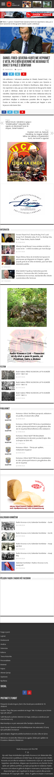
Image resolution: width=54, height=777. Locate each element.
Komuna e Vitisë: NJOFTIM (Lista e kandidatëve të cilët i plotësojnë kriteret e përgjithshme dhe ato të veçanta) (33, 460)
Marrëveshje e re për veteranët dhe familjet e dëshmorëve (22, 723)
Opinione (4, 677)
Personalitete (5, 660)
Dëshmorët (5, 640)
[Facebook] (25, 692)
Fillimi (4, 22)
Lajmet (10, 22)
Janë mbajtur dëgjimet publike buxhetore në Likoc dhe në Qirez (24, 734)
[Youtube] (29, 692)
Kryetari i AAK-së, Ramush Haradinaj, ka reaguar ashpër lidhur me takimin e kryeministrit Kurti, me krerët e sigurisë (35, 134)
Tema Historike (6, 656)
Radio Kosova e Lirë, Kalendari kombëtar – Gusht (34, 522)
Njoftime (4, 681)
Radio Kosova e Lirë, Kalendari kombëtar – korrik (34, 533)
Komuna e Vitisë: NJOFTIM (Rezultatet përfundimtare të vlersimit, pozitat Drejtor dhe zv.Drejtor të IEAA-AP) (33, 438)
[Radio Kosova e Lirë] (27, 4)
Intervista (4, 648)
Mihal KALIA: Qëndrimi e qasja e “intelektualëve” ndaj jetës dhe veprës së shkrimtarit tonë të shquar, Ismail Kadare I (18, 124)
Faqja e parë (5, 632)
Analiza (3, 644)
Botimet (3, 665)
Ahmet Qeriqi (5, 673)
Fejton (3, 669)
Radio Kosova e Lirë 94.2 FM (27, 749)
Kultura (3, 652)
